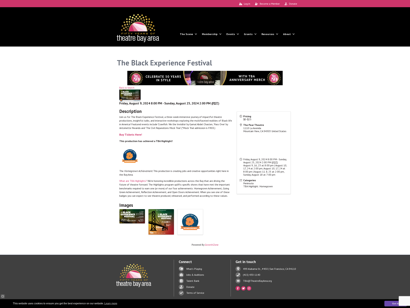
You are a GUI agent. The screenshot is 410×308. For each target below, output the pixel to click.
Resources (268, 34)
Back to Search (126, 87)
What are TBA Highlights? (133, 180)
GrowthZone (211, 244)
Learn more (110, 303)
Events (230, 34)
